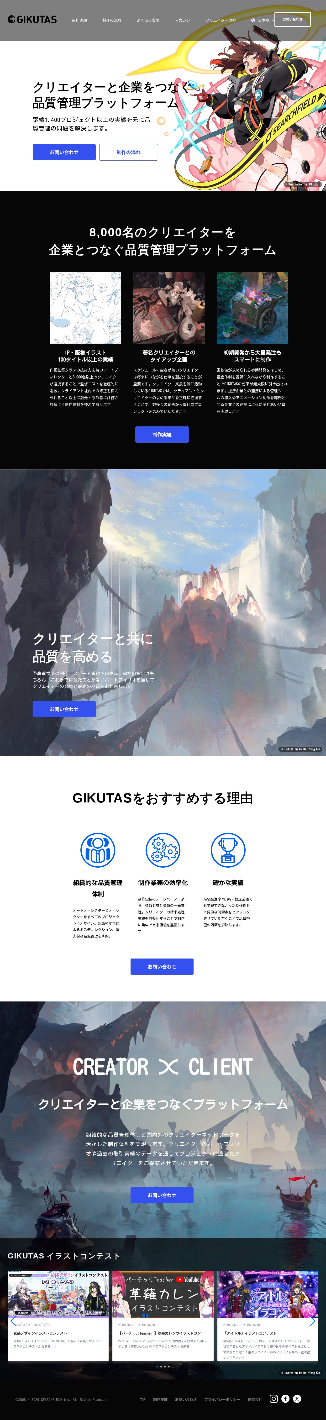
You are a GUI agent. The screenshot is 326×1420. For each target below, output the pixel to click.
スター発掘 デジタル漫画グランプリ (43, 1333)
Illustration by (300, 749)
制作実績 (79, 20)
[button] (157, 1367)
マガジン (182, 20)
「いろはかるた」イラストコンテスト (148, 1333)
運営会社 (255, 1399)
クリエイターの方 (220, 20)
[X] (297, 1399)
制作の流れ (111, 20)
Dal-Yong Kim (311, 749)
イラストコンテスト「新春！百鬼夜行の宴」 (259, 1333)
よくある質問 (148, 20)
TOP (143, 1399)
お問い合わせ (64, 152)
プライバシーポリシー (222, 1399)
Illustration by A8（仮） (303, 184)
